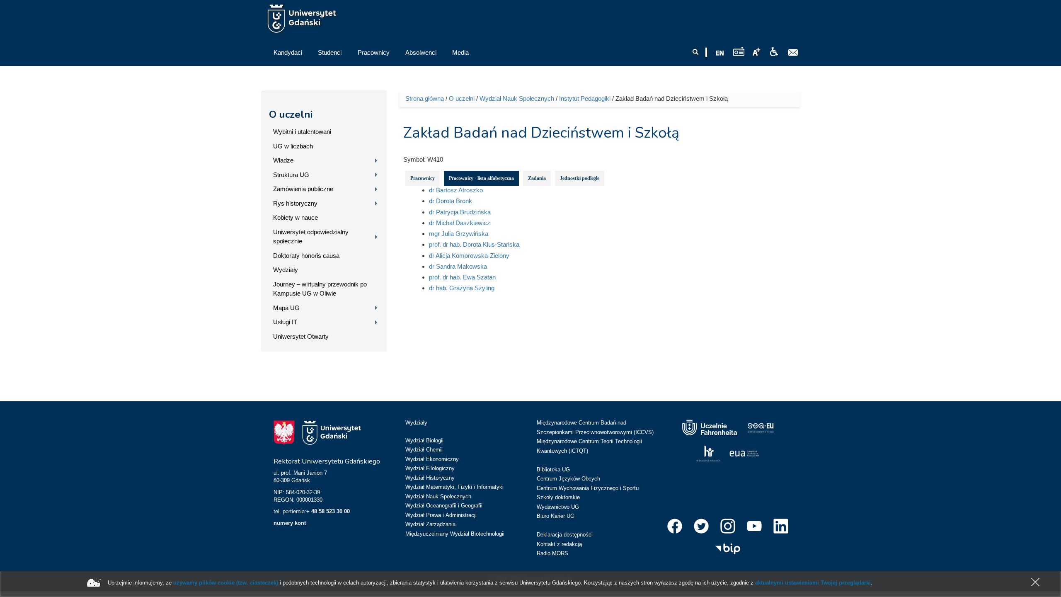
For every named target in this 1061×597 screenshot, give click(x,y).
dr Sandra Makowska (458, 266)
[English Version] (720, 53)
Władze (283, 160)
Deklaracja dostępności (565, 534)
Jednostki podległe (579, 178)
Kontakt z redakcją (559, 544)
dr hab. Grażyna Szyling (461, 287)
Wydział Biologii (424, 440)
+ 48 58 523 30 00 (328, 511)
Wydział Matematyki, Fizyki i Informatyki (454, 487)
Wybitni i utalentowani (302, 131)
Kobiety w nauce (295, 217)
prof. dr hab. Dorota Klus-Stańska (474, 244)
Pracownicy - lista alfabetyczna (481, 178)
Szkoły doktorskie (558, 497)
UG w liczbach (293, 146)
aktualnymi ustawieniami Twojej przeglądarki (813, 583)
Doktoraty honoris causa (306, 255)
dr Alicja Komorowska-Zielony (469, 255)
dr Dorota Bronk (450, 200)
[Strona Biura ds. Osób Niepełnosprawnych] (773, 51)
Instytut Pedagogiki (584, 98)
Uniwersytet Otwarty (301, 336)
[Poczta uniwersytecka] (793, 52)
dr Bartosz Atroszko (456, 190)
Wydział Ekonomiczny (432, 459)
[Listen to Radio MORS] (739, 51)
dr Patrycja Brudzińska (460, 212)
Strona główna (424, 98)
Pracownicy (422, 178)
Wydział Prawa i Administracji (441, 515)
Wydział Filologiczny (430, 468)
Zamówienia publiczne (303, 188)
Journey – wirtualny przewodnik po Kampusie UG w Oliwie (320, 289)
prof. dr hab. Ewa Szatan (462, 277)
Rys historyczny (295, 203)
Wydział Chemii (424, 450)
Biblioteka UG (553, 469)
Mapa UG (286, 307)
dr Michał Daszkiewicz (459, 222)
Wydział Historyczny (430, 478)
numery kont (290, 523)
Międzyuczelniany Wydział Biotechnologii (454, 534)
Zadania (537, 178)
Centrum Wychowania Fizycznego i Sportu (588, 488)
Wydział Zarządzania (430, 524)
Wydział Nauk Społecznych (517, 98)
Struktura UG (291, 174)
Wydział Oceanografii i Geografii (443, 505)
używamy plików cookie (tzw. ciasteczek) (225, 583)
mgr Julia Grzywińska (458, 233)
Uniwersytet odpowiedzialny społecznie (311, 236)
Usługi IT (285, 321)
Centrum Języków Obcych (568, 479)
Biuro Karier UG (555, 516)
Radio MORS (552, 553)
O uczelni (290, 114)
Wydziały (285, 269)
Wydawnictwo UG (558, 507)
